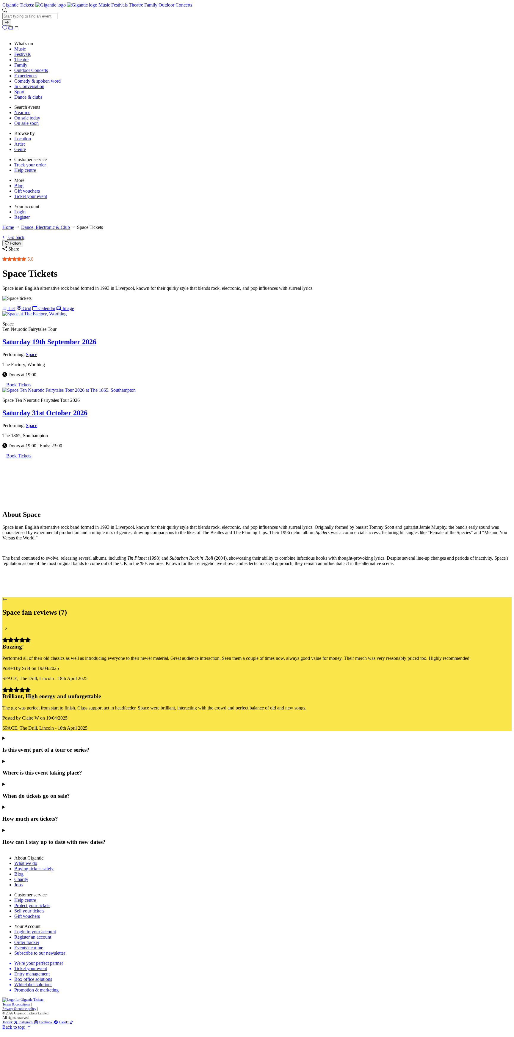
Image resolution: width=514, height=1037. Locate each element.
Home (8, 227)
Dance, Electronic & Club (45, 227)
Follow (15, 243)
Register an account (32, 937)
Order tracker (26, 942)
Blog (18, 185)
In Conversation (29, 86)
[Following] (5, 28)
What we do (25, 863)
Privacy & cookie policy (19, 1009)
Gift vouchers (27, 190)
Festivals (119, 4)
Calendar (46, 308)
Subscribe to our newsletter (39, 953)
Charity (21, 879)
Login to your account (35, 931)
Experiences (25, 75)
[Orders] (11, 28)
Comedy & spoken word (37, 81)
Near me (22, 112)
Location (22, 138)
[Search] (6, 22)
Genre (20, 149)
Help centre (25, 170)
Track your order (30, 164)
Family (150, 4)
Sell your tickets (29, 910)
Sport (19, 91)
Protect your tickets (32, 905)
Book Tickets (18, 384)
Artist (19, 144)
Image (67, 308)
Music (104, 4)
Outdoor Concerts (175, 4)
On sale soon (26, 123)
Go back (15, 237)
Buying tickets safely (34, 868)
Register (22, 217)
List (11, 308)
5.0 (29, 259)
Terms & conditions (16, 1004)
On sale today (27, 117)
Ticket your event (30, 196)
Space (31, 354)
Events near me (28, 947)
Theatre (136, 4)
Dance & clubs (28, 97)
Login (20, 211)
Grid (26, 308)
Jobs (18, 884)
